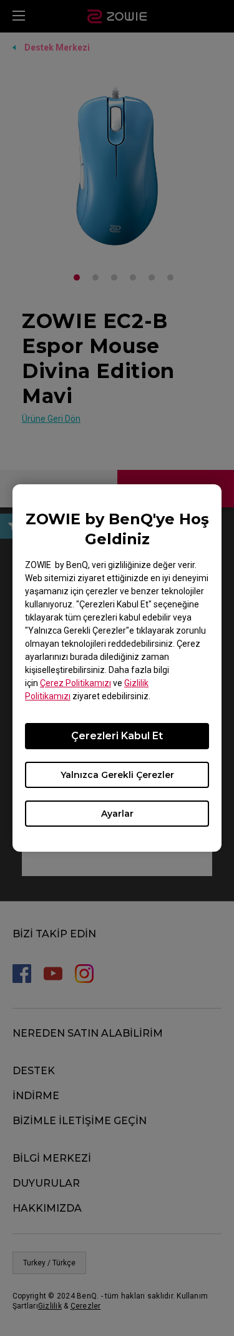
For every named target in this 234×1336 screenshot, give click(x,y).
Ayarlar (117, 813)
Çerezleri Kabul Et (117, 736)
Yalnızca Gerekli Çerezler (117, 774)
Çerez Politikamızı (75, 683)
